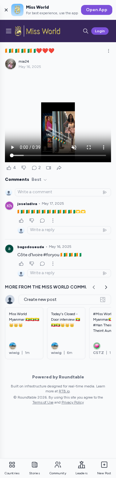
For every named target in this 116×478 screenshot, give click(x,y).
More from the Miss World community (51, 287)
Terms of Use (43, 402)
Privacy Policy (73, 402)
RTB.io (64, 391)
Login (100, 31)
